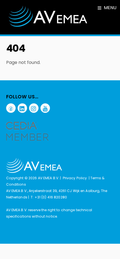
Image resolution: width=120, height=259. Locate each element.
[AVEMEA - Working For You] (48, 26)
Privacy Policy (75, 178)
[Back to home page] (34, 171)
